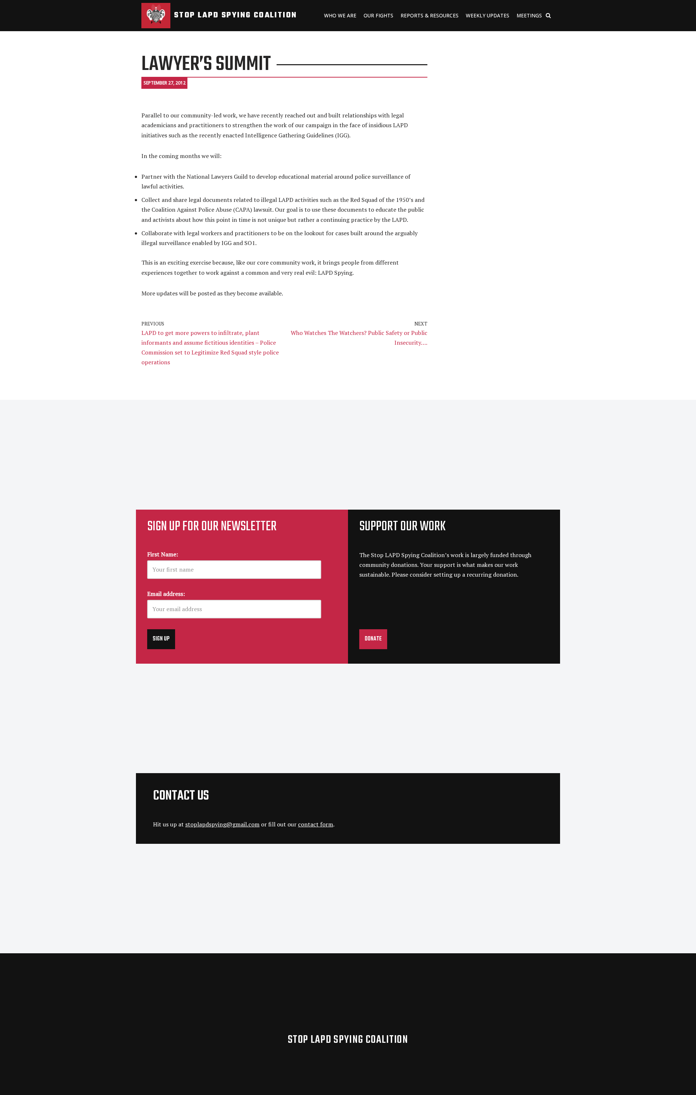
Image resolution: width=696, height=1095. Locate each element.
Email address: (166, 594)
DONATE (373, 639)
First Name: (162, 554)
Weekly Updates (487, 15)
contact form (315, 824)
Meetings (529, 15)
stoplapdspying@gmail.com (222, 824)
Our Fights (378, 15)
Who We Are (340, 15)
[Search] (548, 15)
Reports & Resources (430, 15)
